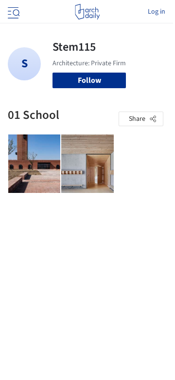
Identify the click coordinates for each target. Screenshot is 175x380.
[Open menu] (12, 12)
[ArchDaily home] (87, 11)
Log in (156, 11)
